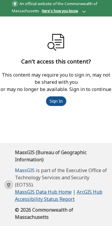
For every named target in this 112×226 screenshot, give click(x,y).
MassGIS (25, 170)
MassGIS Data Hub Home (43, 192)
